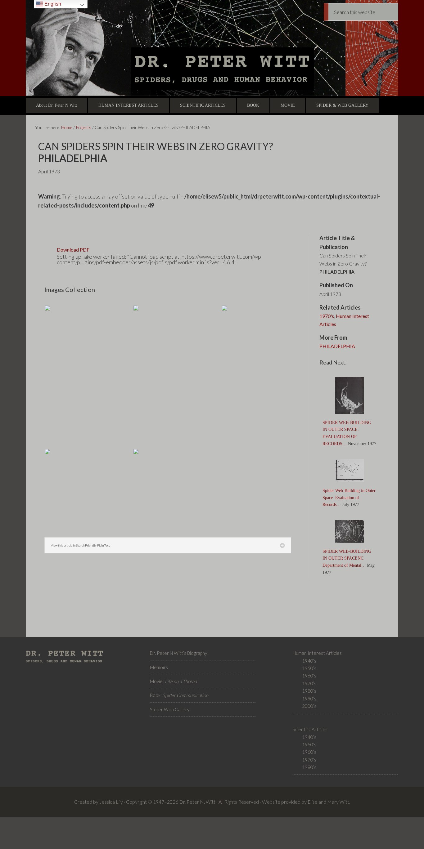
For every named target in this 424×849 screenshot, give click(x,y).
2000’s (309, 706)
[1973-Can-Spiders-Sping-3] (168, 454)
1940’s (309, 661)
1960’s (309, 675)
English (52, 4)
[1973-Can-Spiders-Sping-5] (256, 310)
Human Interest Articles (344, 320)
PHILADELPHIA (337, 346)
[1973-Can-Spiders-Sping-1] (79, 454)
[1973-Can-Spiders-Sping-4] (168, 310)
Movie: (173, 681)
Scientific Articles (310, 729)
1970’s (309, 683)
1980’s (309, 691)
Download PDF (73, 249)
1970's (326, 316)
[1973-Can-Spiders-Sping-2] (79, 310)
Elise (313, 802)
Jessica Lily (111, 802)
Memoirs (159, 667)
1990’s (309, 698)
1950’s (309, 668)
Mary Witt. (338, 802)
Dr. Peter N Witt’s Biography (178, 653)
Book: (179, 695)
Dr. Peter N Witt (212, 48)
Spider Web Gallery (169, 709)
